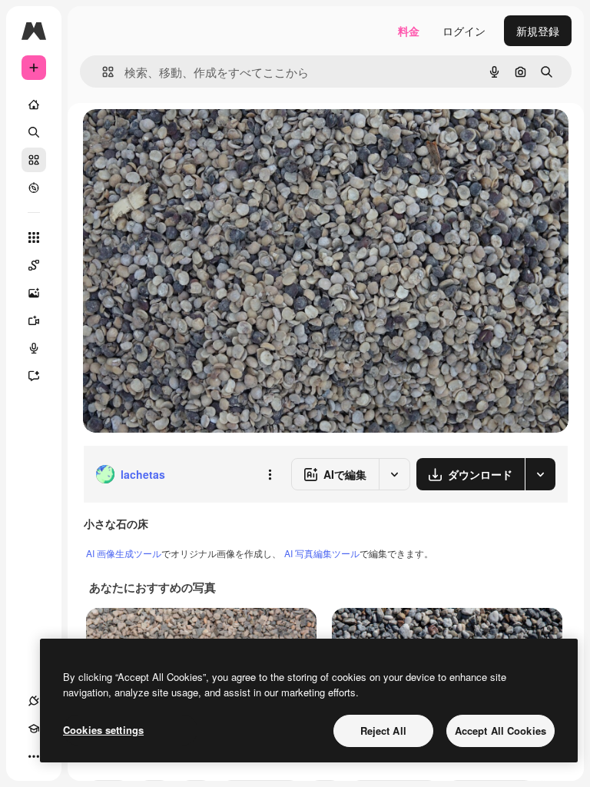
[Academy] (34, 728)
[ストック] (34, 160)
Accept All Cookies (500, 730)
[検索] (34, 132)
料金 (408, 30)
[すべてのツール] (34, 237)
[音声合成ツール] (34, 348)
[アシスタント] (34, 376)
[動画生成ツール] (34, 320)
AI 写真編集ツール (322, 553)
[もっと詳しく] (34, 187)
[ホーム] (34, 104)
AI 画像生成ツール (123, 553)
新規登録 (537, 30)
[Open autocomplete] (102, 72)
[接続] (34, 701)
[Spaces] (34, 265)
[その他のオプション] (269, 474)
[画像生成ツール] (34, 293)
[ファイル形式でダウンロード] (540, 474)
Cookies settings (103, 729)
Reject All (383, 730)
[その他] (34, 756)
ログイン (464, 30)
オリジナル (188, 138)
